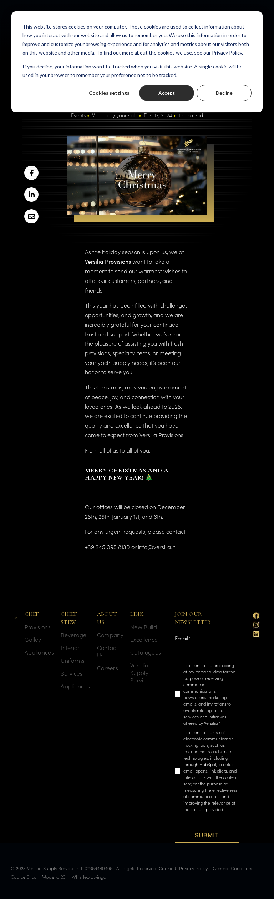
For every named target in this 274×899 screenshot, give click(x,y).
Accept (166, 93)
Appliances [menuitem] (39, 652)
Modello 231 (54, 876)
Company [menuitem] (110, 635)
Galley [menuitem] (33, 639)
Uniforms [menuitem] (73, 660)
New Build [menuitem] (143, 627)
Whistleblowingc (89, 876)
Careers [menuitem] (107, 668)
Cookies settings (109, 93)
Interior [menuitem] (70, 647)
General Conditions (233, 868)
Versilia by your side (114, 115)
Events (78, 115)
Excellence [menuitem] (144, 639)
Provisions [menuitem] (38, 627)
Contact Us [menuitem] (107, 651)
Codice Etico (24, 876)
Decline (224, 93)
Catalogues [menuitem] (145, 652)
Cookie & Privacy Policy (183, 868)
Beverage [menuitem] (74, 635)
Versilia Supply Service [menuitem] (139, 672)
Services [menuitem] (72, 673)
